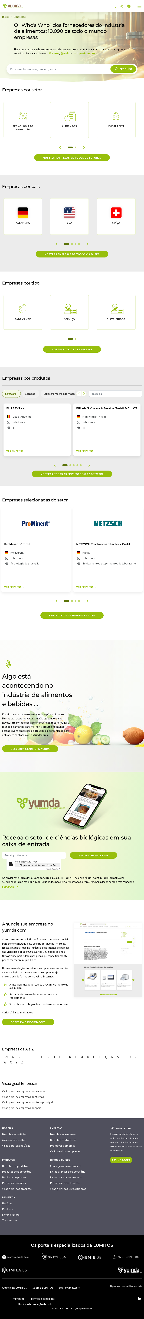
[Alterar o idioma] (128, 6)
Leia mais (8, 886)
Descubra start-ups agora (30, 749)
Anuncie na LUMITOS (14, 1287)
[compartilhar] (121, 6)
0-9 (6, 1057)
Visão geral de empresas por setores (23, 1091)
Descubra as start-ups (63, 1140)
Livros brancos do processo (66, 1177)
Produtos (7, 1209)
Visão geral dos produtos (17, 1189)
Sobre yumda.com (69, 1287)
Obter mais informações (28, 1022)
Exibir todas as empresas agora (72, 615)
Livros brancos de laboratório (67, 1171)
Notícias (7, 1203)
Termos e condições (43, 1298)
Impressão (18, 1298)
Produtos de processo (15, 1177)
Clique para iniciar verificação (37, 865)
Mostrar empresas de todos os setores (72, 157)
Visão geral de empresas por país (21, 1108)
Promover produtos (14, 1183)
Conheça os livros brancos (65, 1166)
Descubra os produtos (15, 1166)
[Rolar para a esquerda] (78, 393)
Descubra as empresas (63, 1134)
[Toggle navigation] (139, 6)
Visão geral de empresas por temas (23, 1097)
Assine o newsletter (93, 855)
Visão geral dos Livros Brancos (68, 1189)
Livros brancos (10, 1214)
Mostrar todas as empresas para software (72, 474)
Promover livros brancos (65, 1183)
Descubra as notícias (14, 1134)
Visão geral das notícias (16, 1145)
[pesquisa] (114, 6)
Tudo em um (9, 1220)
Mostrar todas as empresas (72, 349)
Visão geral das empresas (65, 1151)
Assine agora (121, 1160)
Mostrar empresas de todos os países (71, 254)
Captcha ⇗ (53, 869)
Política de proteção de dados (36, 1304)
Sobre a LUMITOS (42, 1287)
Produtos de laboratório (16, 1171)
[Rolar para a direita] (84, 393)
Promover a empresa (62, 1145)
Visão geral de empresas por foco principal (27, 1102)
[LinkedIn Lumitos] (139, 1298)
